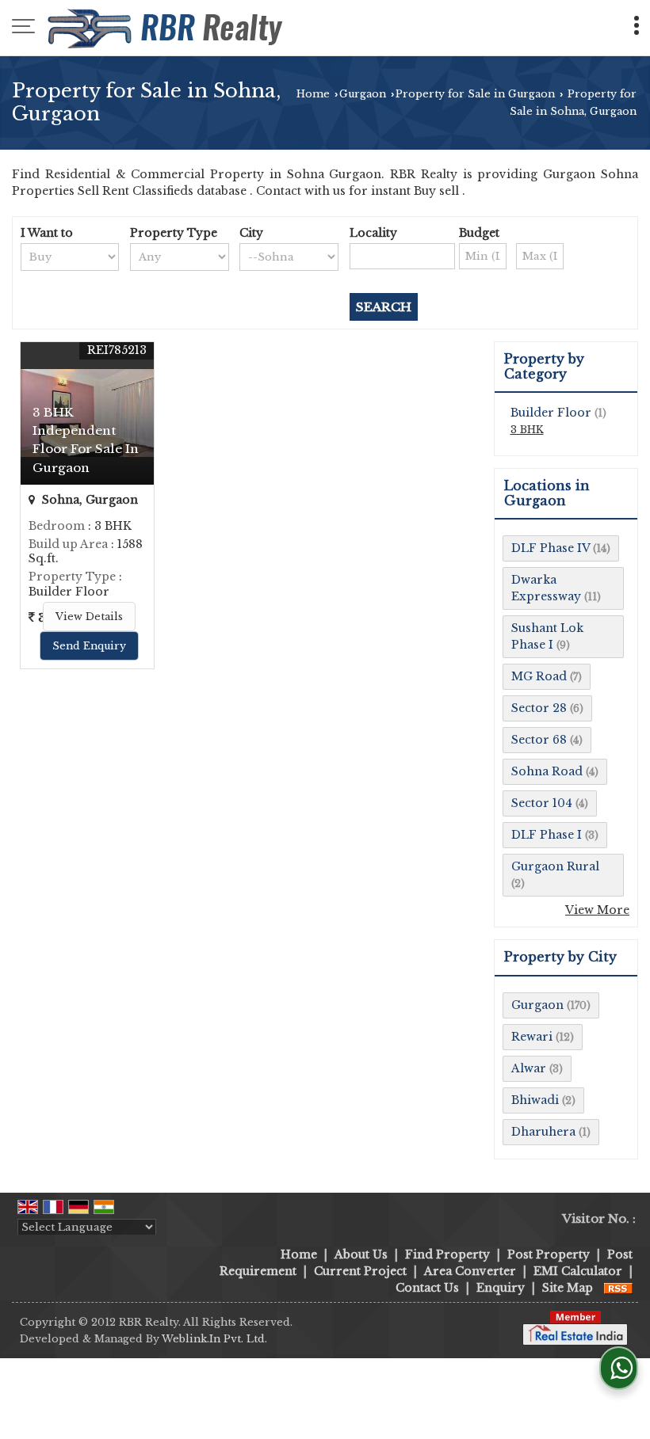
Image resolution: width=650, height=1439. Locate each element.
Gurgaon (362, 94)
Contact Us (427, 1288)
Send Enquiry (89, 646)
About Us (361, 1254)
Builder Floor (550, 412)
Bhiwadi (535, 1100)
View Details (89, 616)
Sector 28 (539, 708)
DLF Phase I (546, 835)
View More (597, 910)
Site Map (567, 1288)
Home (313, 94)
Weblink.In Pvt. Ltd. (214, 1339)
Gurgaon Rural (555, 866)
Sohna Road (547, 771)
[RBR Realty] (167, 27)
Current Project (360, 1271)
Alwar (528, 1068)
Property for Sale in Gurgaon (475, 94)
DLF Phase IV (550, 548)
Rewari (531, 1037)
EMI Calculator (577, 1271)
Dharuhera (543, 1132)
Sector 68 (539, 740)
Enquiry (500, 1288)
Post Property (548, 1254)
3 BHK (527, 430)
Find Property (447, 1254)
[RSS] (618, 1288)
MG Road (539, 676)
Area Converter (470, 1271)
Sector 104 (541, 803)
